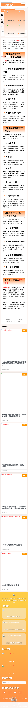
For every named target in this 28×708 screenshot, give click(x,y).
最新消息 (9, 39)
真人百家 (23, 20)
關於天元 (9, 50)
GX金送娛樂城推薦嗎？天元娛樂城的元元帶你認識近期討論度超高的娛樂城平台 (14, 363)
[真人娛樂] (3, 704)
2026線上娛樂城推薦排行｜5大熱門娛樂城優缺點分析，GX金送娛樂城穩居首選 (14, 507)
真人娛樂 (3, 706)
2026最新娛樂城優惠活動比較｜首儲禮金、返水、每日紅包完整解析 (14, 415)
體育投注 (11, 20)
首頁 (14, 705)
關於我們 (19, 706)
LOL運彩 (5, 61)
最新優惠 (9, 42)
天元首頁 (9, 5)
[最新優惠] (24, 704)
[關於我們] (19, 704)
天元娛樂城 (6, 287)
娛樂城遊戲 (10, 8)
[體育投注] (8, 704)
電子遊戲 (11, 33)
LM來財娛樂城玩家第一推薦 (10, 585)
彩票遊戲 (23, 33)
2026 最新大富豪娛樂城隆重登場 (12, 545)
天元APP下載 (11, 46)
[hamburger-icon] (23, 3)
